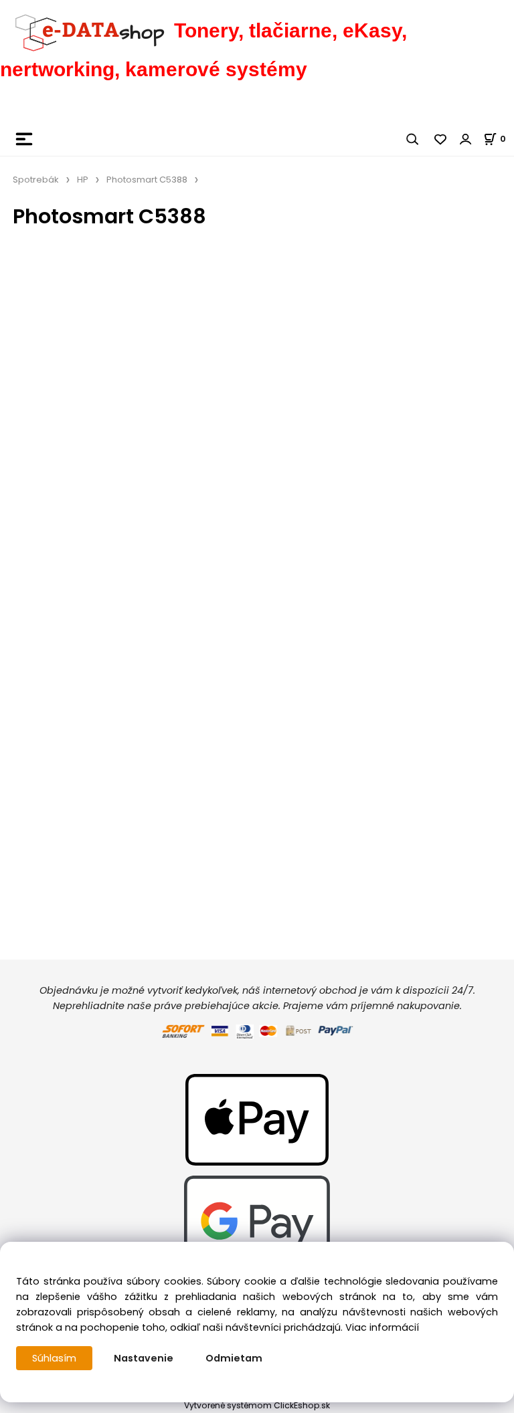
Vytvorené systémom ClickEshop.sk (257, 1405)
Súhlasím (54, 1358)
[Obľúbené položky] (441, 139)
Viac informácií (382, 1327)
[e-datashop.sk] (87, 30)
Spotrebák (36, 179)
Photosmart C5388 (146, 179)
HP (82, 179)
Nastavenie (143, 1358)
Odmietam (233, 1358)
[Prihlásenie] (466, 139)
